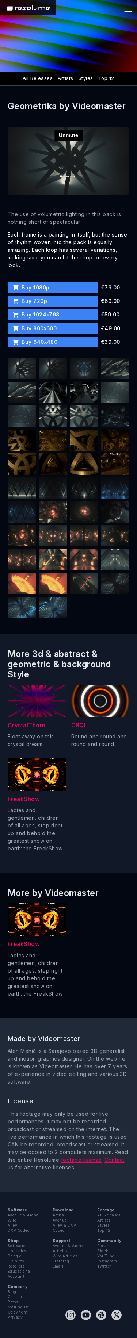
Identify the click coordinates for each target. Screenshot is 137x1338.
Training (61, 1261)
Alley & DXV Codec (64, 1228)
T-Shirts (16, 1261)
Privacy (15, 1317)
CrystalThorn (27, 725)
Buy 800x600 (38, 328)
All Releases (38, 78)
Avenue (60, 1220)
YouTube (105, 1256)
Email (58, 1266)
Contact (114, 1160)
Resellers (16, 1266)
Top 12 (106, 78)
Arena (58, 1215)
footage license (81, 1160)
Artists (65, 78)
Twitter (104, 1266)
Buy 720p (33, 301)
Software (17, 1245)
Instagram (107, 1261)
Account (16, 1276)
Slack (102, 1251)
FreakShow (24, 799)
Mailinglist (18, 1307)
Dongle (15, 1256)
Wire (12, 1220)
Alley (12, 1225)
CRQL (79, 725)
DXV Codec (19, 1230)
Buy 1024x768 (40, 314)
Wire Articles (65, 1256)
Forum (103, 1245)
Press (13, 1302)
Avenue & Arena (23, 1215)
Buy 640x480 (39, 342)
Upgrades (17, 1251)
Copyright (18, 1312)
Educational (19, 1271)
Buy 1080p (35, 287)
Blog (12, 1291)
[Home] (28, 7)
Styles (86, 78)
